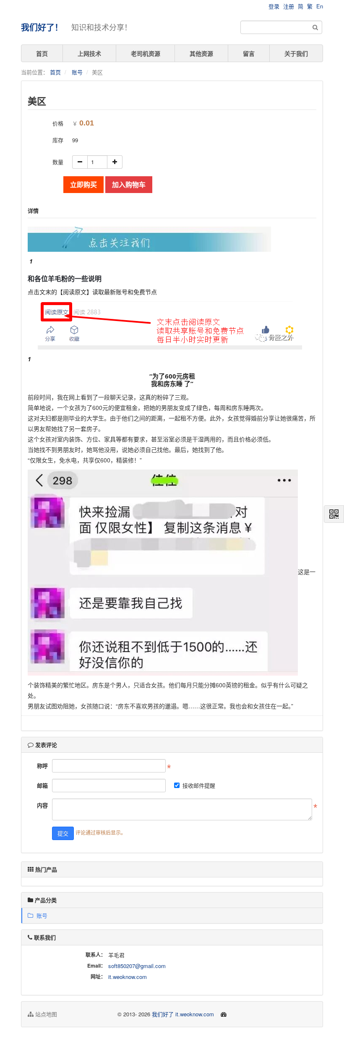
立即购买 (83, 184)
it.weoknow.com (127, 977)
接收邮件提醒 (198, 785)
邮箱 (42, 785)
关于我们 (296, 53)
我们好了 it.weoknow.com (183, 1014)
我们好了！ (42, 27)
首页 (42, 53)
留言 (249, 53)
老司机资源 (145, 53)
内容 (42, 805)
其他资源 (201, 53)
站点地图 (45, 1014)
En (319, 6)
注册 (288, 6)
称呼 (42, 766)
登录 (273, 6)
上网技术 (89, 53)
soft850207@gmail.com (137, 966)
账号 (77, 72)
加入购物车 (129, 184)
